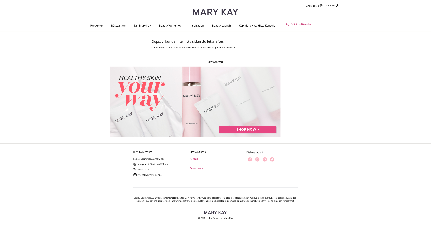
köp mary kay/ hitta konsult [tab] (257, 25)
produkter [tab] (96, 25)
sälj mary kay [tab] (142, 25)
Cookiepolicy (196, 168)
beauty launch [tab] (221, 25)
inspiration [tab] (197, 25)
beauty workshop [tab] (170, 25)
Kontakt (194, 158)
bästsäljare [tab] (118, 25)
